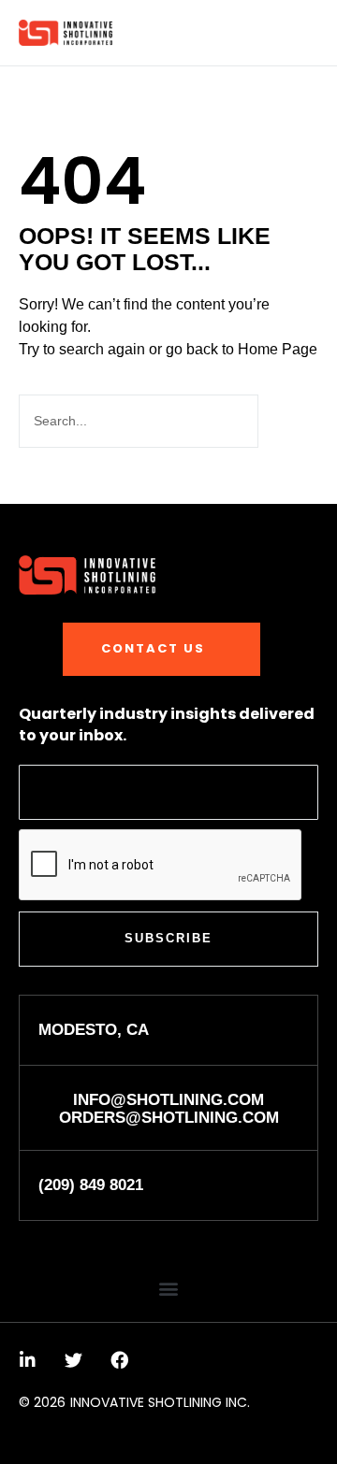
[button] (306, 33)
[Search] (286, 421)
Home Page (277, 349)
